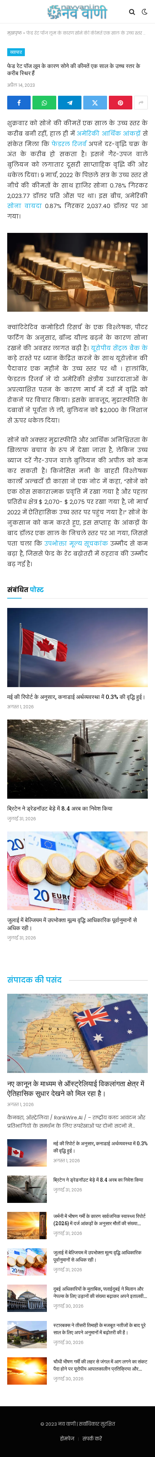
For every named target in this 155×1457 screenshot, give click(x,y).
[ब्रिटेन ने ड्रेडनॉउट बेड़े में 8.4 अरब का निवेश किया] (77, 759)
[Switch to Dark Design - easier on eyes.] (144, 12)
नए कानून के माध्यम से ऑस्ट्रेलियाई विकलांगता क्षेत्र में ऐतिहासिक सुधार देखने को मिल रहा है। (75, 1088)
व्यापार (16, 52)
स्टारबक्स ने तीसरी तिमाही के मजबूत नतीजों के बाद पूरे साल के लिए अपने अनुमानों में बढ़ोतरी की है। (99, 1329)
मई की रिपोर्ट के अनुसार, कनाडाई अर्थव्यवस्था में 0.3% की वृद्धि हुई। (76, 696)
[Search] (132, 12)
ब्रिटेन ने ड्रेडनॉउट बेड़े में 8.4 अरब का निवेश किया (59, 808)
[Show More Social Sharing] (141, 102)
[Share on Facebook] (19, 102)
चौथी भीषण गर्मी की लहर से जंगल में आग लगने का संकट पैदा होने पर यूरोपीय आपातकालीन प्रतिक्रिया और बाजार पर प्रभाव (100, 1368)
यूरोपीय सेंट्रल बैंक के (119, 348)
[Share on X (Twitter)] (95, 102)
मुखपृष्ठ (14, 33)
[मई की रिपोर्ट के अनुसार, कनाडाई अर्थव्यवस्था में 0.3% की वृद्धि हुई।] (77, 647)
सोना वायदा (26, 206)
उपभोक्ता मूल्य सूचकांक (77, 544)
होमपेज (67, 1438)
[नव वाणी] (77, 11)
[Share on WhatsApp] (44, 102)
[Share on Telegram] (69, 102)
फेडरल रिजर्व (70, 144)
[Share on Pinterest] (120, 102)
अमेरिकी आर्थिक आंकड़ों (110, 134)
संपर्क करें (92, 1438)
